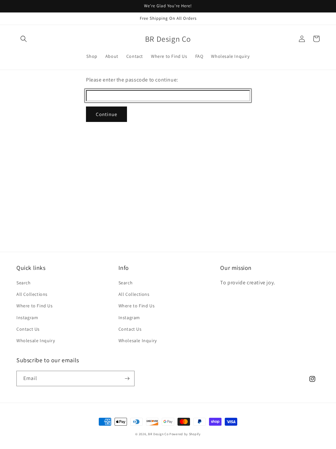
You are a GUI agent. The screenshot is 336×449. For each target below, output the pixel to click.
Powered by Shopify (185, 434)
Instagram (27, 317)
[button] (23, 39)
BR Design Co (158, 434)
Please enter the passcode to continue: (132, 79)
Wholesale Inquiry (35, 340)
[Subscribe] (127, 378)
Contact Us (28, 329)
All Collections (32, 294)
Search (23, 283)
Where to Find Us (34, 306)
